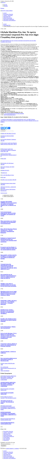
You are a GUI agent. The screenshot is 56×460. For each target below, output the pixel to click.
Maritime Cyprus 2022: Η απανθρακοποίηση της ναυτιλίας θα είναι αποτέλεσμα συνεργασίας (8, 285)
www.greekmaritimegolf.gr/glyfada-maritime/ (14, 113)
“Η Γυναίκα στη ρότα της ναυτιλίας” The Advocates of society (7, 402)
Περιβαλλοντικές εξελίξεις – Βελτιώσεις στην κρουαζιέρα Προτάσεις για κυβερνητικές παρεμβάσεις (7, 311)
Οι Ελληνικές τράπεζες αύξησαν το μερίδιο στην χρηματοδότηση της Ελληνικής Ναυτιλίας (9, 345)
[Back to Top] (2, 426)
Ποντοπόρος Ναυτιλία (8, 14)
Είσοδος (2, 8)
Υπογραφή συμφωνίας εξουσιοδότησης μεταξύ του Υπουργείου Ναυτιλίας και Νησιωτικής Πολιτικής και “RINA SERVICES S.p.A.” (9, 267)
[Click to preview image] (20, 41)
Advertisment (6, 370)
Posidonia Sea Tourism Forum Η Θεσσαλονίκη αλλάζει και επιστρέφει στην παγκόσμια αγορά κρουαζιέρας (9, 239)
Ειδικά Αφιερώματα (7, 18)
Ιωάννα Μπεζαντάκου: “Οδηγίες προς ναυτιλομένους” (8, 327)
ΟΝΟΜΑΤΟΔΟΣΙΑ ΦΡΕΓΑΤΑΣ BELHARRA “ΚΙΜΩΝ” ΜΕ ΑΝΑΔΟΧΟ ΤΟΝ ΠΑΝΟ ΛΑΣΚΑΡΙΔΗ (8, 384)
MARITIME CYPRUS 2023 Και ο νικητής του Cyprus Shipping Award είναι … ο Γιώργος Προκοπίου (9, 302)
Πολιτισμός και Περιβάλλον (9, 20)
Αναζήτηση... (3, 129)
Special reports (4, 368)
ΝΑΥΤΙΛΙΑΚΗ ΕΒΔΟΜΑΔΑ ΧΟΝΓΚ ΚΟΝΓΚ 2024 (7, 423)
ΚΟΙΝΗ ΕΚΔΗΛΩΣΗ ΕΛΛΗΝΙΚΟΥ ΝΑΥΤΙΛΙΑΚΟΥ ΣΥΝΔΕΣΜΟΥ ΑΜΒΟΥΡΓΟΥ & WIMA (8, 414)
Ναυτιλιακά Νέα (6, 16)
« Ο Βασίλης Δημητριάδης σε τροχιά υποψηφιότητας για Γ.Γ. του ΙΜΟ (16, 119)
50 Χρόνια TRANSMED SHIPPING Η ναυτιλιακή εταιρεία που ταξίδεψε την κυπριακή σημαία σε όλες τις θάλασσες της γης (9, 204)
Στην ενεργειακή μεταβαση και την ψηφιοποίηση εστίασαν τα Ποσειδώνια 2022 (9, 359)
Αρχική (4, 13)
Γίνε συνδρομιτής (4, 367)
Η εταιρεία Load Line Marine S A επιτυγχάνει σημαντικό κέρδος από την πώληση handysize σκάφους (9, 248)
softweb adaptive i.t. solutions (12, 448)
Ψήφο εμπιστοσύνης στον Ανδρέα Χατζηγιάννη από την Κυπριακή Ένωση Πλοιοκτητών (8, 222)
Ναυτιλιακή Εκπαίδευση (8, 19)
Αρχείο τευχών (4, 193)
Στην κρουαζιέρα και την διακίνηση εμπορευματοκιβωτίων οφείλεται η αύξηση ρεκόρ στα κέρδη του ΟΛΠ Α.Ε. (8, 276)
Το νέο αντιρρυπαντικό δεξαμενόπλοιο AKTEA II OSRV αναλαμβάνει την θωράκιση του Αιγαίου (8, 213)
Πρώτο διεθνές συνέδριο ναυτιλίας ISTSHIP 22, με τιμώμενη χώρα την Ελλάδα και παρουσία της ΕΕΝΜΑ (9, 256)
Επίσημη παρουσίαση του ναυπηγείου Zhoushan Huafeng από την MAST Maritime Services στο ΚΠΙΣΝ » (19, 120)
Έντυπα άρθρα (6, 437)
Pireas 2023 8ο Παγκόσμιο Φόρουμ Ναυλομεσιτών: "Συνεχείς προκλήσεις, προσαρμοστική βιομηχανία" (9, 230)
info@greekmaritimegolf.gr (10, 114)
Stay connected (6, 438)
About (2, 370)
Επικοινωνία (6, 440)
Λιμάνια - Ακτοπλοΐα (7, 15)
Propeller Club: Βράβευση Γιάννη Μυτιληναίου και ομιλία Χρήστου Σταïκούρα (8, 320)
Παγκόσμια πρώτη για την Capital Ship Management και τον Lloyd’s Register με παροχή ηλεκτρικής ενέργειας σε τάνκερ (8, 293)
